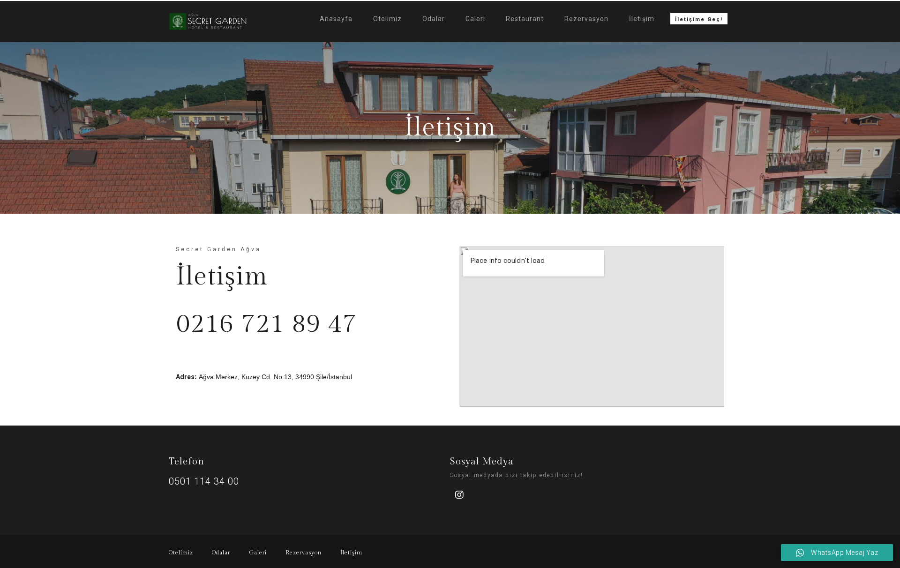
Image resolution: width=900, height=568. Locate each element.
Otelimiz (387, 18)
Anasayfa (336, 18)
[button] (699, 18)
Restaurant (525, 18)
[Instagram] (459, 495)
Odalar (433, 18)
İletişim (641, 18)
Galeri (475, 18)
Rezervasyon (586, 18)
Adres (185, 377)
